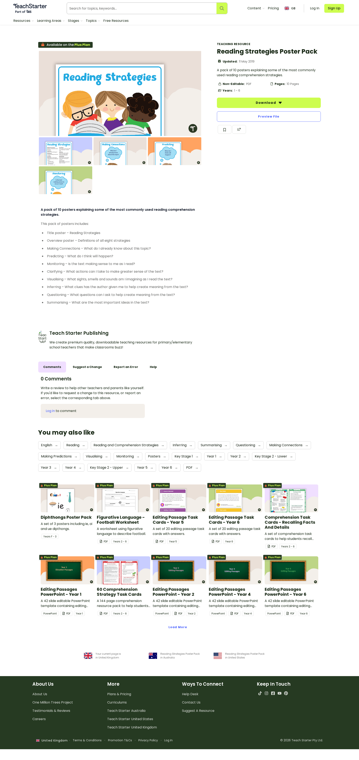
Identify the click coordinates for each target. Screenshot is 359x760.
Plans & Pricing (119, 694)
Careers (39, 719)
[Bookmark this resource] (224, 129)
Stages (74, 20)
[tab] (52, 367)
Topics (91, 20)
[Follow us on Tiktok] (260, 693)
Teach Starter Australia (126, 710)
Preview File (268, 116)
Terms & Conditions (87, 740)
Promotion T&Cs (120, 740)
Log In (168, 740)
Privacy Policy (148, 740)
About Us (39, 694)
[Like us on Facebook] (273, 693)
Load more (177, 627)
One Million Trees (52, 702)
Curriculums (117, 702)
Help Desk (190, 694)
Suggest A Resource (198, 710)
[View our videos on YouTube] (279, 693)
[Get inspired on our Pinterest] (286, 693)
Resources (22, 20)
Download (266, 102)
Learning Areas (49, 20)
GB (293, 8)
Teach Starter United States (130, 719)
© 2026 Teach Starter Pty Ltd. (301, 740)
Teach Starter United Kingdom (132, 727)
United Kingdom (53, 740)
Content (254, 8)
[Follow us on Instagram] (266, 693)
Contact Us (191, 702)
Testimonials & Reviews (51, 710)
